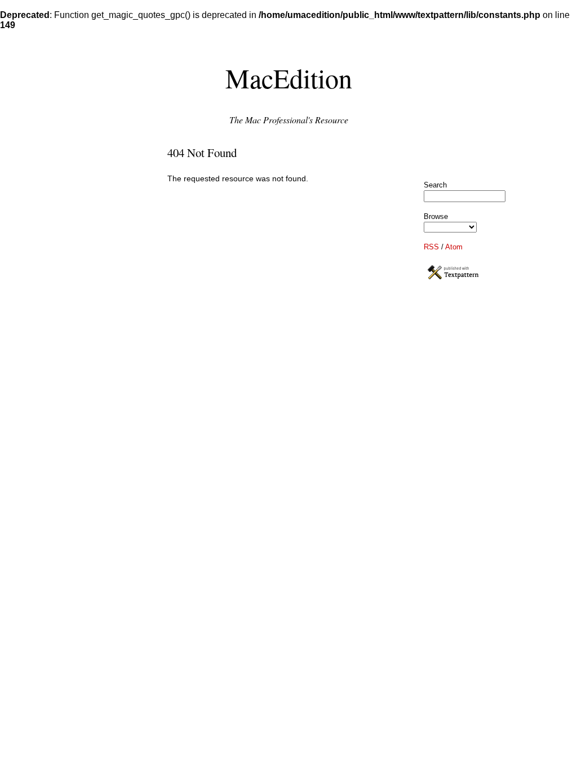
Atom (454, 247)
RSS (431, 247)
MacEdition (288, 78)
